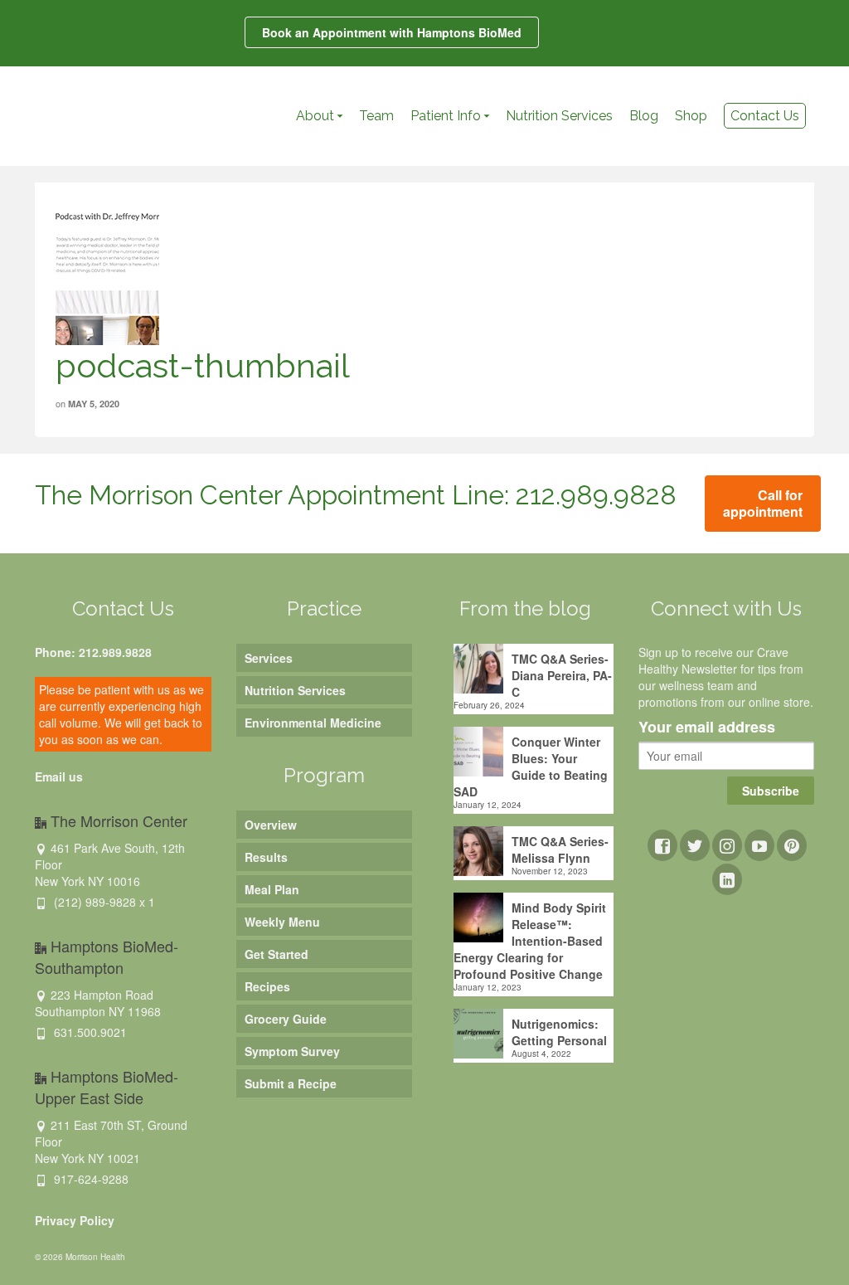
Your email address (706, 727)
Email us (59, 776)
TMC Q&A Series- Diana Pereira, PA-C (562, 675)
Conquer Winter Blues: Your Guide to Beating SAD (531, 766)
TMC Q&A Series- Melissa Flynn (560, 849)
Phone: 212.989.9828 (93, 652)
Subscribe (770, 790)
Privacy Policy (74, 1220)
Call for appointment (763, 503)
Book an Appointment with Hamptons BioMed (392, 32)
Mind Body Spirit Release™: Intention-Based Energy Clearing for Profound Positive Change (530, 940)
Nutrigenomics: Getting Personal (559, 1032)
